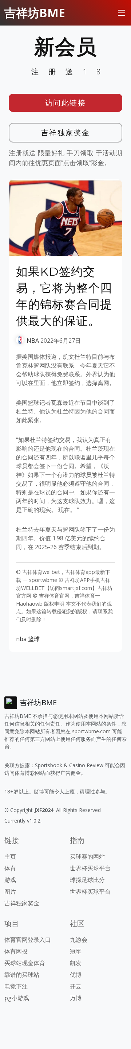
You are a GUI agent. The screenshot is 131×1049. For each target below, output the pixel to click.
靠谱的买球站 (21, 975)
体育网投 (16, 951)
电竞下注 (16, 986)
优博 (76, 975)
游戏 (10, 880)
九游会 (78, 940)
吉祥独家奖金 (65, 132)
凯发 (76, 963)
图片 (10, 891)
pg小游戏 (16, 998)
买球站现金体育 (24, 963)
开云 (76, 986)
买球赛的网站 (87, 856)
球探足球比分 (87, 880)
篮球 (34, 639)
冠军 (76, 951)
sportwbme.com (91, 731)
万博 (76, 998)
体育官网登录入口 (27, 940)
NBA (33, 341)
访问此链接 (65, 103)
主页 (10, 856)
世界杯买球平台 (90, 868)
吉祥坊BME (34, 12)
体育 (10, 868)
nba (21, 639)
